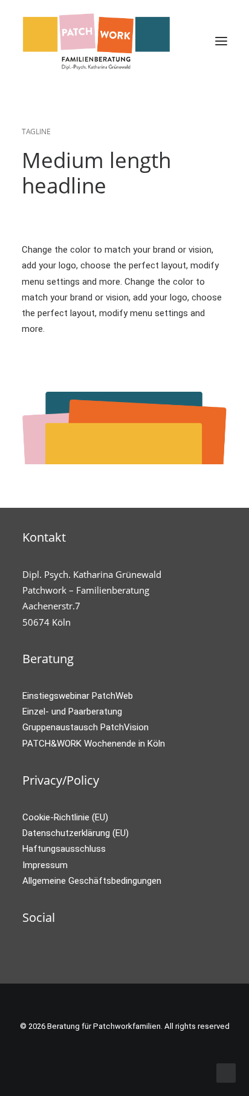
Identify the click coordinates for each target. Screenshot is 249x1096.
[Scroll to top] (226, 1072)
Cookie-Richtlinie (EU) (65, 817)
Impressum (45, 865)
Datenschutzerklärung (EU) (75, 833)
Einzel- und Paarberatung (72, 711)
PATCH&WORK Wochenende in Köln (93, 743)
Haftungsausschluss (64, 848)
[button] (221, 41)
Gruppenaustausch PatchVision (85, 727)
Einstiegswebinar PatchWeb (77, 695)
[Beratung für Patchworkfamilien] (97, 41)
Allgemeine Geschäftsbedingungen (91, 880)
